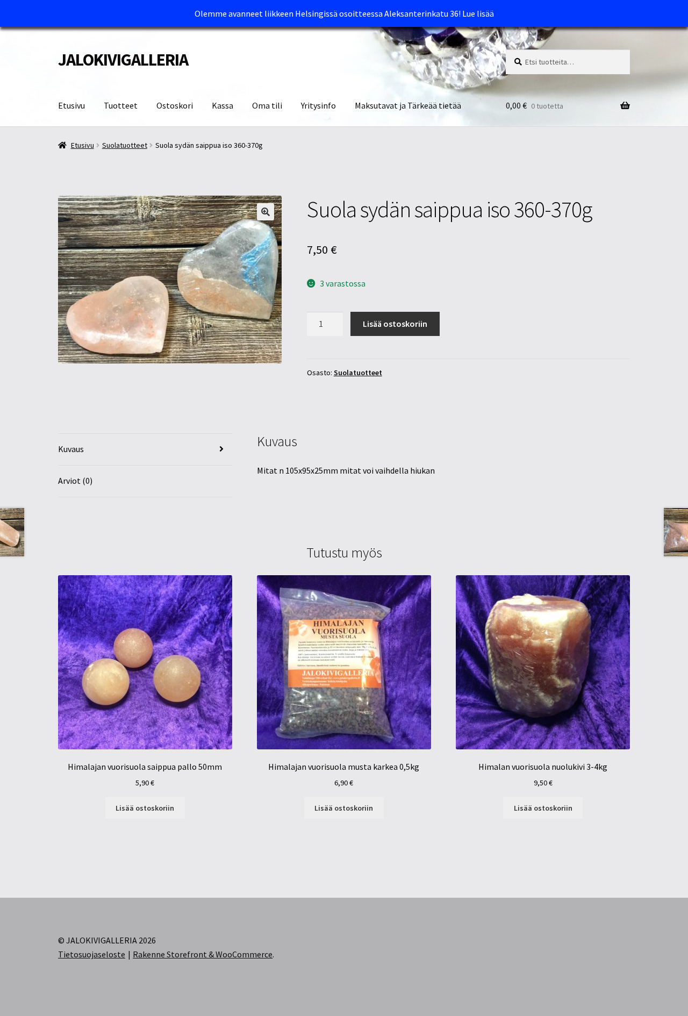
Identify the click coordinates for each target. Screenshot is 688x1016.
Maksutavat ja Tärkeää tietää (408, 105)
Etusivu (71, 105)
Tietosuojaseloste (91, 954)
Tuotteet (121, 105)
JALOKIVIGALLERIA (123, 59)
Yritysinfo (318, 105)
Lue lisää (478, 13)
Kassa (222, 105)
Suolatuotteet (124, 145)
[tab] (145, 450)
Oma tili (267, 105)
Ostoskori (174, 105)
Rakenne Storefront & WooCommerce (203, 954)
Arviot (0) (75, 480)
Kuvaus (71, 448)
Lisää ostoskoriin (395, 323)
